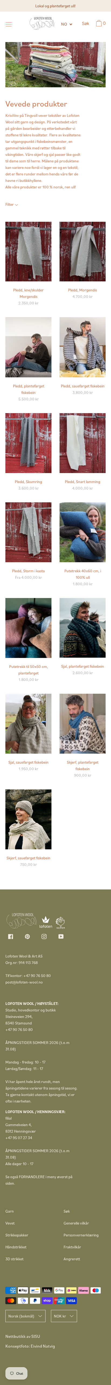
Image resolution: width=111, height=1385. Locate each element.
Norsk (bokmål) (21, 1316)
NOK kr (60, 1316)
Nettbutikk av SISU (22, 1336)
